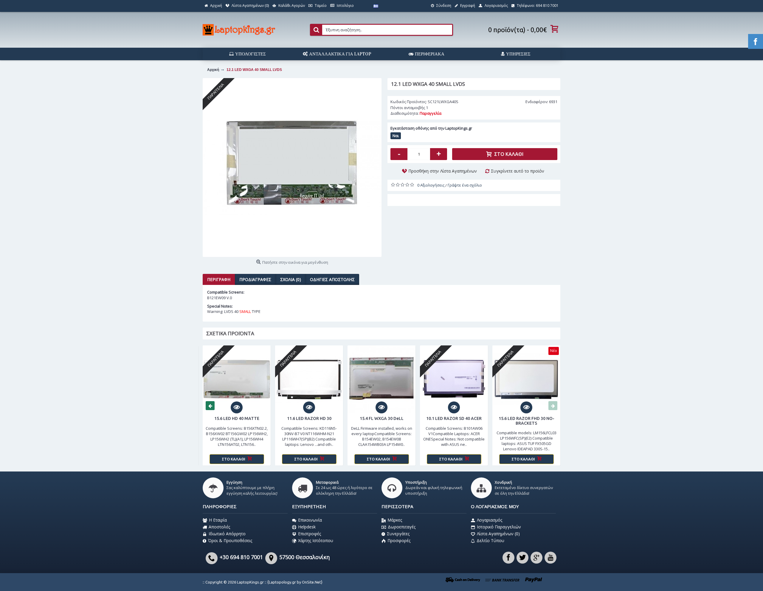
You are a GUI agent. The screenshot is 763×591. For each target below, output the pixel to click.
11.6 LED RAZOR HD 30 (309, 418)
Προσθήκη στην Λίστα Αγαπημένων (442, 171)
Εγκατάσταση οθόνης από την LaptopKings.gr (431, 128)
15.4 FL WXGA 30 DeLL (382, 418)
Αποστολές (219, 527)
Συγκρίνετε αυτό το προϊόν (517, 171)
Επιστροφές (309, 533)
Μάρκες (394, 520)
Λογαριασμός (489, 520)
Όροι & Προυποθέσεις (230, 540)
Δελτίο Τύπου (490, 540)
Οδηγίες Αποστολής (332, 279)
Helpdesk (307, 527)
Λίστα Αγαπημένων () (498, 533)
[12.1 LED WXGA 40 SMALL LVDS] (292, 167)
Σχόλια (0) (290, 279)
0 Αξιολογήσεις (430, 185)
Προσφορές (398, 540)
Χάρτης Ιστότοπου (315, 540)
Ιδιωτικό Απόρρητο (227, 533)
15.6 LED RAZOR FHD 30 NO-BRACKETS (526, 420)
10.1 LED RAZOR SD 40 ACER (454, 418)
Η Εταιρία (218, 520)
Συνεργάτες (398, 533)
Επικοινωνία (310, 520)
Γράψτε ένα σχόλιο (465, 185)
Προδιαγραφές (255, 279)
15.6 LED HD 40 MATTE (236, 418)
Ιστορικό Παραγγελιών (499, 527)
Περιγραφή (218, 279)
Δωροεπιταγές (401, 527)
